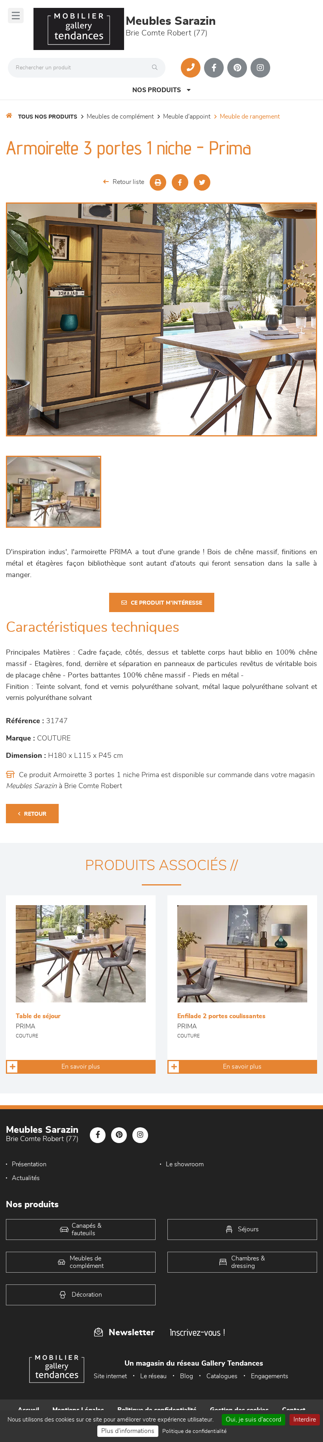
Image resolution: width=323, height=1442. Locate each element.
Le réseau (153, 1376)
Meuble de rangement (250, 116)
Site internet (110, 1376)
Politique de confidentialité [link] (194, 1431)
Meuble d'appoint (186, 116)
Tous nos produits (47, 117)
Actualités (26, 1178)
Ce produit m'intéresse (166, 603)
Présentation (29, 1164)
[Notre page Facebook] (214, 68)
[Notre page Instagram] (260, 68)
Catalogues (222, 1376)
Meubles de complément (120, 116)
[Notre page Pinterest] (237, 68)
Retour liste (128, 182)
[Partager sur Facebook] (180, 182)
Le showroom (185, 1164)
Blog (186, 1376)
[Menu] (16, 15)
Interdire (304, 1419)
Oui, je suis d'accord (253, 1419)
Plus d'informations (127, 1431)
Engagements (269, 1376)
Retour (35, 814)
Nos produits (156, 90)
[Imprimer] (158, 182)
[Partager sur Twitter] (202, 182)
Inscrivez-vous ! (197, 1332)
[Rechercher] (156, 68)
